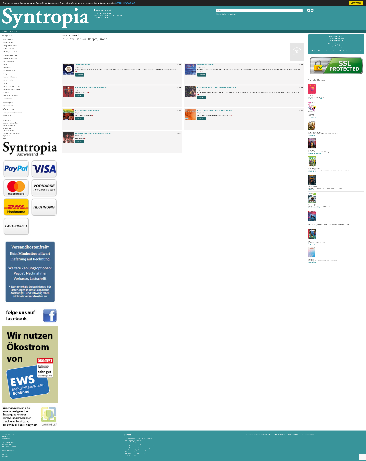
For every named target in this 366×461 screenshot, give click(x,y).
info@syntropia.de (102, 17)
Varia (5, 83)
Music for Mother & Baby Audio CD (87, 110)
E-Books (6, 92)
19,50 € (179, 64)
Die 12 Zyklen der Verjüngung (134, 440)
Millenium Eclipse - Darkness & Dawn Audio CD (91, 87)
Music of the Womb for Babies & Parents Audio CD (214, 110)
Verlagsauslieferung (9, 125)
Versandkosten (7, 115)
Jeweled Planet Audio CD (205, 64)
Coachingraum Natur (132, 452)
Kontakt (4, 454)
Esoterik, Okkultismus (10, 77)
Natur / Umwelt (8, 49)
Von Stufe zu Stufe (131, 456)
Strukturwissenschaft (10, 58)
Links (4, 138)
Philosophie (7, 67)
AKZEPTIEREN (356, 3)
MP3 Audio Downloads (10, 96)
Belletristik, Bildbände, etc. (12, 89)
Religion (6, 74)
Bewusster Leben (9, 71)
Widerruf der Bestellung (10, 123)
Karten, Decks (8, 80)
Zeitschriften (7, 99)
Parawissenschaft (9, 61)
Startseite (4, 31)
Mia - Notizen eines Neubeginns (134, 444)
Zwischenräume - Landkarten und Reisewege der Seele (141, 448)
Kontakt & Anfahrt (8, 130)
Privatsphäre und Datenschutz (12, 113)
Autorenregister (8, 102)
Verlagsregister (8, 105)
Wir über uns (7, 128)
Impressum (6, 136)
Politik (5, 64)
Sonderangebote (8, 42)
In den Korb (79, 74)
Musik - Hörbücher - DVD (11, 86)
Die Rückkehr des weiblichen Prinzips (136, 454)
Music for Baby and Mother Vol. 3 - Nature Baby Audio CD (216, 87)
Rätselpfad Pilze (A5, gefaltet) (134, 442)
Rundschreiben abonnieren (11, 133)
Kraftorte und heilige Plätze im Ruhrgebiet (137, 450)
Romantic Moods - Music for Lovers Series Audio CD (93, 133)
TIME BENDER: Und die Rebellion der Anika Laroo (139, 438)
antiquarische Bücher (10, 46)
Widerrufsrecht (7, 120)
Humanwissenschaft (10, 55)
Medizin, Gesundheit (10, 52)
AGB (4, 118)
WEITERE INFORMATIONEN (125, 3)
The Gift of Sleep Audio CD (84, 64)
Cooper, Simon (13, 31)
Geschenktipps (8, 39)
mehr (76, 71)
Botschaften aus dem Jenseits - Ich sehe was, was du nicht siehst (143, 446)
